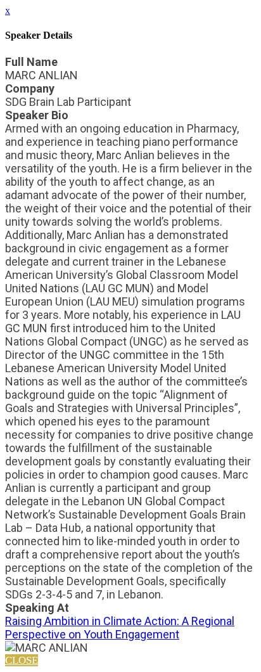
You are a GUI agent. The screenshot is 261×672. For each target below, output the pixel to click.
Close (21, 660)
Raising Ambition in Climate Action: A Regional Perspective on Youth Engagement (119, 627)
